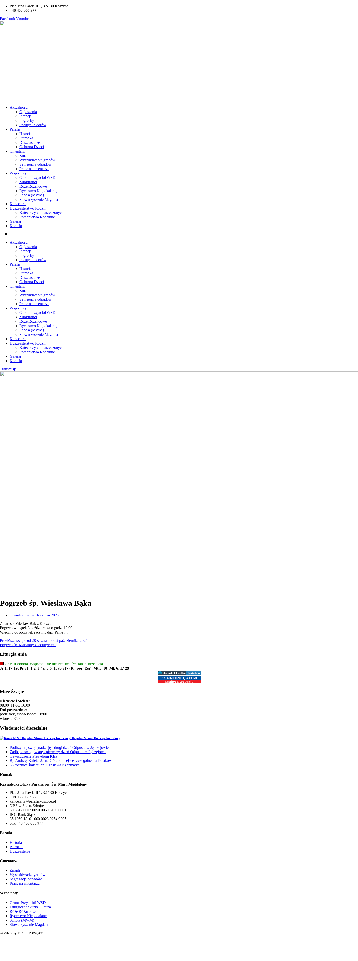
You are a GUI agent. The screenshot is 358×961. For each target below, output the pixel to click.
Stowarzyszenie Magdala (38, 199)
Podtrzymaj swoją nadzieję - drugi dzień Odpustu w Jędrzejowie (59, 747)
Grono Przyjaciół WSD (37, 177)
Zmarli (24, 156)
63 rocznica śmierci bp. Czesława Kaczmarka (45, 765)
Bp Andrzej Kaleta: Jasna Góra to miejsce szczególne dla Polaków (61, 761)
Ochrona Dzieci (31, 147)
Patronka (26, 138)
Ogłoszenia (28, 112)
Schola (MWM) (31, 195)
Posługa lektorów (32, 125)
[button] (179, 234)
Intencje (25, 116)
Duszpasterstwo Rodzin (28, 208)
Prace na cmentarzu (34, 169)
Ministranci (28, 182)
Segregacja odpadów (35, 164)
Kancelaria (18, 204)
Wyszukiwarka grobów (37, 160)
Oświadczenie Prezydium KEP (33, 756)
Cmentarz (17, 151)
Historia (25, 134)
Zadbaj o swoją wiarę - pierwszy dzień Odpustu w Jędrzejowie (58, 752)
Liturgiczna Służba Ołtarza (30, 907)
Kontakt (16, 226)
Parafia (15, 129)
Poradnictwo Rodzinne (37, 217)
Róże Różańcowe (33, 186)
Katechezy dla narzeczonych (41, 213)
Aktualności (19, 107)
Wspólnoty (18, 173)
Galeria (15, 221)
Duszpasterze (29, 142)
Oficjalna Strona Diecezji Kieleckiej (95, 738)
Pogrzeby (26, 120)
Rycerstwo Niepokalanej (38, 191)
